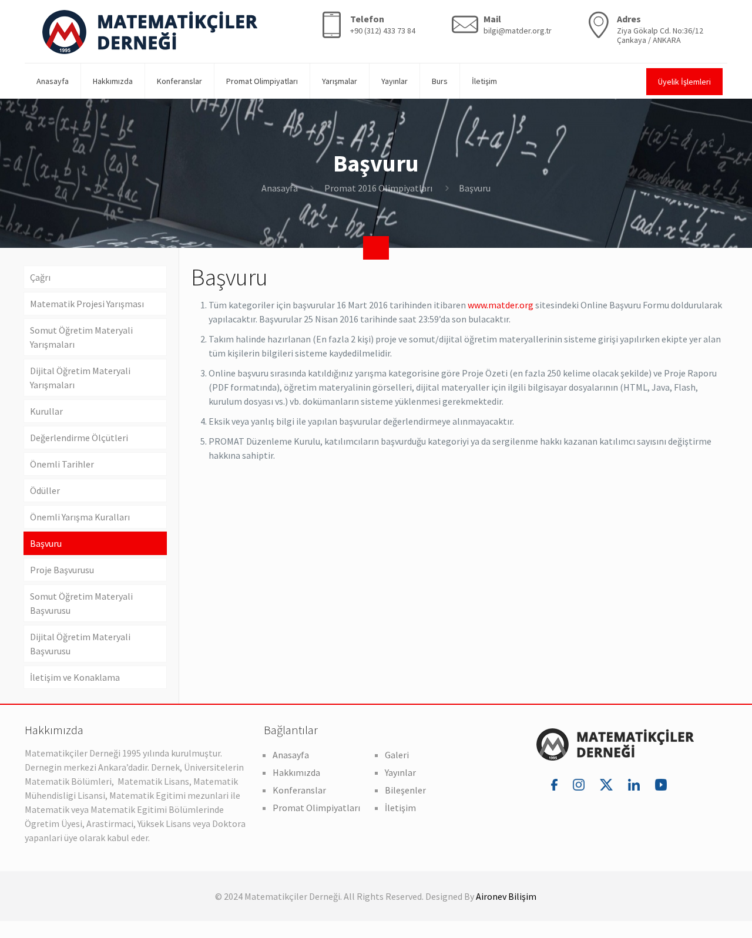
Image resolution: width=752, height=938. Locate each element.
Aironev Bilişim (506, 896)
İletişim (400, 807)
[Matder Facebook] (556, 784)
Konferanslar (299, 790)
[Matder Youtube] (661, 784)
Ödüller (45, 490)
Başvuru (46, 543)
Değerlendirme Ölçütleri (79, 437)
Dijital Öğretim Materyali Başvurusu (80, 644)
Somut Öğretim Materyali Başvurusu (81, 603)
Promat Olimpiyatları (316, 807)
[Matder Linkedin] (635, 784)
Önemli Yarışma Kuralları (80, 517)
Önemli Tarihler (62, 464)
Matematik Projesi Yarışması (87, 304)
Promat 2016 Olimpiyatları (378, 188)
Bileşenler (405, 790)
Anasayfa (279, 188)
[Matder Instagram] (580, 784)
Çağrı (40, 277)
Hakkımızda (296, 772)
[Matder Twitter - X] (608, 784)
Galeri (397, 755)
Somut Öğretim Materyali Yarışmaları (81, 337)
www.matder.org (500, 305)
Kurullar (46, 411)
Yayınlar (400, 772)
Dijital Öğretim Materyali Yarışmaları (80, 378)
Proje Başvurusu (62, 570)
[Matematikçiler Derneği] (149, 31)
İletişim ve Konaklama (75, 677)
